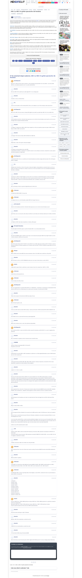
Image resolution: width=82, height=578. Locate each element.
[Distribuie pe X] (29, 71)
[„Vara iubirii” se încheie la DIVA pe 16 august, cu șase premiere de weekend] (64, 48)
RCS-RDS (30, 9)
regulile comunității (24, 546)
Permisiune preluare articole (64, 153)
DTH (14, 9)
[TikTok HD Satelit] (70, 2)
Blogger (48, 575)
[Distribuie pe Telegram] (32, 71)
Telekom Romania (40, 9)
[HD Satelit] (17, 1)
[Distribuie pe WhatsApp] (30, 71)
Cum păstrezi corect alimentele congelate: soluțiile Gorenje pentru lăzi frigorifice (64, 30)
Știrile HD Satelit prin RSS (64, 134)
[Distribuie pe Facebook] (27, 71)
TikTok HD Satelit (64, 126)
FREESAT (63, 142)
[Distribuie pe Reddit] (36, 71)
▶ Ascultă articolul (20, 13)
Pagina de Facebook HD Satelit (64, 115)
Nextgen (53, 2)
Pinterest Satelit (64, 131)
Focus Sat (47, 2)
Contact (59, 2)
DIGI (37, 2)
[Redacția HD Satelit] (12, 17)
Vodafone (43, 2)
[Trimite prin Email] (39, 71)
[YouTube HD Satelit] (67, 2)
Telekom (56, 2)
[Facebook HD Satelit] (62, 2)
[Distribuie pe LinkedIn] (34, 71)
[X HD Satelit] (26, 4)
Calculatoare (28, 2)
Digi (12, 9)
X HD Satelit (64, 129)
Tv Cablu (45, 9)
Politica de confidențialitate (64, 158)
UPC (48, 9)
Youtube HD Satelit (65, 124)
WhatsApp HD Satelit (64, 121)
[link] (65, 21)
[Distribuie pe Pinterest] (38, 71)
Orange (40, 2)
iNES (50, 2)
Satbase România (33, 2)
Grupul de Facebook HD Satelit (64, 119)
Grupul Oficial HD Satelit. (27, 547)
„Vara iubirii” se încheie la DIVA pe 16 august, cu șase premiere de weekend (64, 42)
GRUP (65, 2)
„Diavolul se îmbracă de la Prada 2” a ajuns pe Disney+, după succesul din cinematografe (64, 18)
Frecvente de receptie (24, 9)
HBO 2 (37, 20)
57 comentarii (13, 13)
